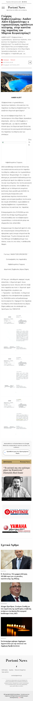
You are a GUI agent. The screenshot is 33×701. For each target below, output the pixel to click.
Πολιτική (12, 60)
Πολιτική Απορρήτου (20, 670)
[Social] (16, 666)
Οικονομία (6, 60)
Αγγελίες (11, 670)
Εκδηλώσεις (5, 670)
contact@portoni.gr (16, 675)
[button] (3, 8)
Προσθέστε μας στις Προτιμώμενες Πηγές (16, 452)
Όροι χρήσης (5, 672)
